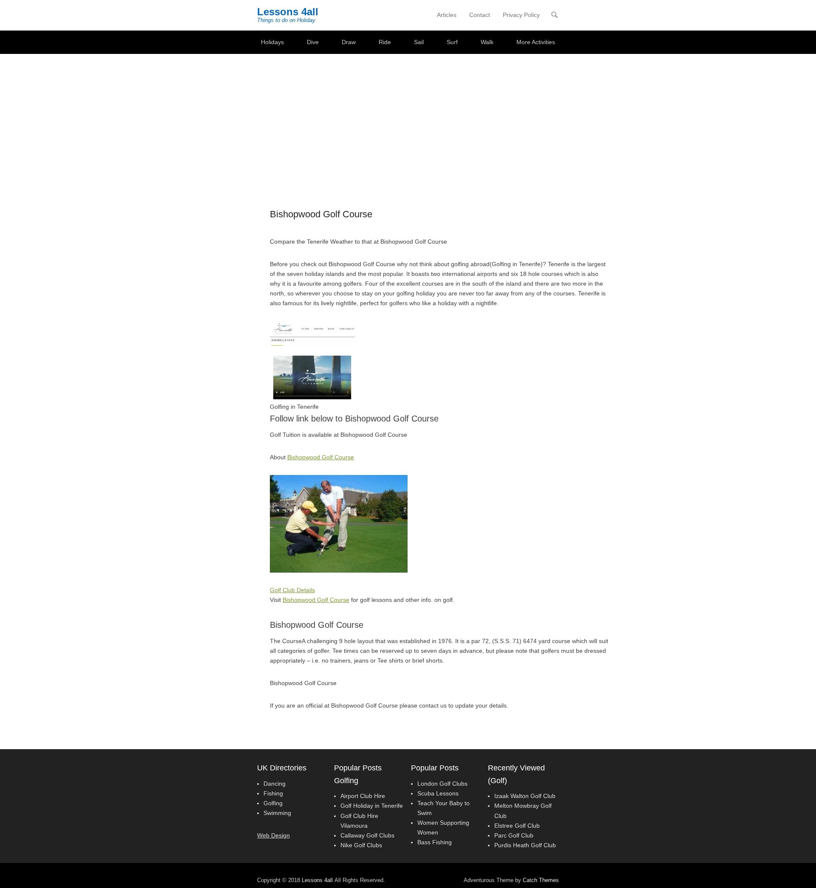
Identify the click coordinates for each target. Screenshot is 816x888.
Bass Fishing (434, 842)
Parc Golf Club (513, 835)
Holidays (272, 42)
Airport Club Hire (362, 795)
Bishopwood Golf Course (320, 457)
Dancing (275, 783)
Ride (385, 42)
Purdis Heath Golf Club (525, 845)
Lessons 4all (287, 11)
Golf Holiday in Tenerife (371, 805)
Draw (349, 42)
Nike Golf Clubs (361, 845)
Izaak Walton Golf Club (524, 795)
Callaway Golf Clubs (367, 835)
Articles (446, 14)
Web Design (273, 835)
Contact (479, 14)
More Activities (535, 42)
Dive (313, 42)
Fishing (273, 793)
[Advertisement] (408, 117)
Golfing (273, 803)
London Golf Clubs (442, 783)
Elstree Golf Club (517, 825)
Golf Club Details (292, 590)
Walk (487, 42)
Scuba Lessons (438, 793)
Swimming (277, 812)
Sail (419, 42)
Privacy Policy (521, 14)
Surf (452, 42)
